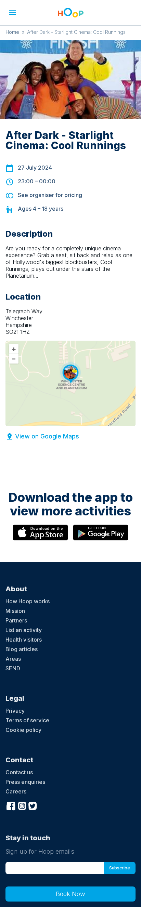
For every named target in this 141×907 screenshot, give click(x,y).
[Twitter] (32, 805)
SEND (12, 668)
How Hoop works (27, 601)
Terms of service (27, 720)
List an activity (23, 630)
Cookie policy (23, 729)
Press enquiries (25, 781)
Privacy (15, 710)
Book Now (70, 893)
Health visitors (23, 639)
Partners (16, 620)
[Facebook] (10, 805)
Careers (15, 791)
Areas (13, 658)
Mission (15, 610)
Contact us (19, 772)
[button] (12, 12)
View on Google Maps (47, 436)
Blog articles (21, 649)
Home (12, 32)
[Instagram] (21, 805)
